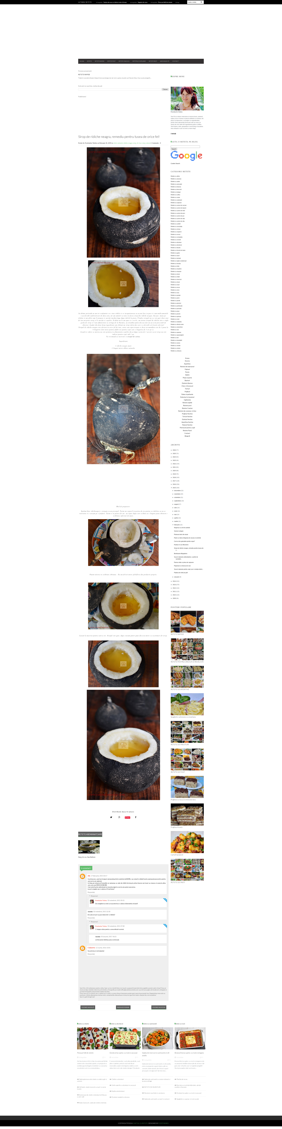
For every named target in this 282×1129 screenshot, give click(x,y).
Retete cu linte (175, 266)
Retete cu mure (175, 282)
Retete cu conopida (176, 237)
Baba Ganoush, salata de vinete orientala (92, 1103)
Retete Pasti (153, 61)
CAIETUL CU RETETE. (140, 1123)
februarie (177, 525)
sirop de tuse (137, 143)
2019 (174, 474)
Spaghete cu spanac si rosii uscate (188, 1099)
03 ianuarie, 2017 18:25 (108, 936)
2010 (174, 595)
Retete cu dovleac (176, 242)
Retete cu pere (175, 298)
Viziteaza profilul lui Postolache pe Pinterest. (175, 1107)
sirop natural (146, 143)
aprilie (176, 518)
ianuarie (177, 577)
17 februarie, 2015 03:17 (99, 876)
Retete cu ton (175, 337)
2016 (174, 484)
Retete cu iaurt (175, 255)
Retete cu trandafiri (176, 340)
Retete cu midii (175, 277)
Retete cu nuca (175, 287)
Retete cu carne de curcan (178, 205)
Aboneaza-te (164, 61)
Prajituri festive (187, 414)
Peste (187, 372)
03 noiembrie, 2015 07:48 (116, 926)
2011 (174, 591)
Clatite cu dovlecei (118, 1079)
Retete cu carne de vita (178, 221)
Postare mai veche (158, 1007)
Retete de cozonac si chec (187, 411)
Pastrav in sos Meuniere (181, 545)
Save (128, 817)
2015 (174, 488)
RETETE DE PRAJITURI (180, 744)
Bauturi (187, 380)
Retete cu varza (175, 343)
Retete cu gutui (175, 253)
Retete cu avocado (176, 184)
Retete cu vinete (175, 345)
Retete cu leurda (176, 263)
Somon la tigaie (178, 531)
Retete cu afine (175, 176)
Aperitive (187, 364)
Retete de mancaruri (187, 366)
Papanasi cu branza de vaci (182, 566)
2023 (174, 460)
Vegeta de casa (142, 2)
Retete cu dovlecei (176, 245)
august (176, 504)
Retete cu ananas (176, 179)
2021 (174, 467)
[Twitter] (172, 134)
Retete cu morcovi (176, 279)
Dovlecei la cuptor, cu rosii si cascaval (123, 1053)
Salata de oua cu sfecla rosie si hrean (115, 2)
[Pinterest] (175, 134)
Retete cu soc (175, 329)
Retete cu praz (175, 311)
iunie (176, 511)
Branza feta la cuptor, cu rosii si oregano (189, 1053)
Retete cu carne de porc (178, 213)
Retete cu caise (175, 197)
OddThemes (163, 1123)
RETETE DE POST (178, 772)
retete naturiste (118, 143)
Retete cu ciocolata (176, 226)
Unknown (91, 947)
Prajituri (187, 391)
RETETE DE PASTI (178, 882)
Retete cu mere (175, 274)
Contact (175, 61)
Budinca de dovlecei (118, 1091)
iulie (175, 507)
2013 (174, 584)
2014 (174, 581)
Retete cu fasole (175, 247)
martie (176, 521)
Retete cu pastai (175, 295)
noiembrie (177, 494)
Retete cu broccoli (176, 189)
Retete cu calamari (176, 200)
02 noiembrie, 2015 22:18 (101, 911)
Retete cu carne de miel (178, 210)
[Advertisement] (141, 39)
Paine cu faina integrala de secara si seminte (187, 538)
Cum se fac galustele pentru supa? (184, 541)
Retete (89, 61)
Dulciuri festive (187, 419)
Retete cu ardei (175, 181)
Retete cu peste (175, 300)
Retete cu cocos (175, 234)
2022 (174, 464)
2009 (174, 598)
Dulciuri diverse (187, 383)
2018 (174, 477)
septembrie (177, 501)
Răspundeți (91, 892)
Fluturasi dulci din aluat (181, 534)
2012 (174, 588)
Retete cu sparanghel (177, 335)
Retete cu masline (176, 269)
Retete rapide (99, 61)
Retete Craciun (124, 61)
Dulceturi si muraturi (187, 397)
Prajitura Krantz (177, 827)
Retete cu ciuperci (176, 232)
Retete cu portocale (176, 306)
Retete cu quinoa (176, 316)
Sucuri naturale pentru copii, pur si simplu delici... (188, 569)
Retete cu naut (175, 285)
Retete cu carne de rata (178, 218)
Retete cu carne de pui (177, 216)
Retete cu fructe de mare (178, 250)
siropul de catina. (133, 336)
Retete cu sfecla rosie (177, 324)
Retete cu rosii (175, 319)
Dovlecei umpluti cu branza (120, 1097)
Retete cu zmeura (176, 351)
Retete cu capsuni (176, 202)
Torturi (187, 389)
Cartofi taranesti (177, 855)
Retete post (111, 61)
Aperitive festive (187, 422)
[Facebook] (171, 134)
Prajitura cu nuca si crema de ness (183, 800)
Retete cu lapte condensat (178, 261)
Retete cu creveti (176, 240)
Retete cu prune (175, 314)
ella (89, 875)
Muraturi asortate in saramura (154, 1093)
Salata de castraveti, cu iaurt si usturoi (156, 1099)
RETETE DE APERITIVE (180, 689)
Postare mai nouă (88, 1007)
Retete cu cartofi (175, 224)
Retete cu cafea (175, 195)
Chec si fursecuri (187, 386)
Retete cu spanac (176, 332)
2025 (174, 453)
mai (175, 514)
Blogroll (187, 436)
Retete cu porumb (176, 308)
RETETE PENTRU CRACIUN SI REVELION (187, 662)
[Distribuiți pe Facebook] (135, 817)
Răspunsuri (94, 896)
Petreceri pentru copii (187, 428)
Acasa (82, 61)
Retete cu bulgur (176, 192)
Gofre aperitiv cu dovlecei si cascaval (124, 1085)
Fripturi (187, 369)
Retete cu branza (176, 187)
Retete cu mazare (176, 271)
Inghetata (187, 400)
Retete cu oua (175, 292)
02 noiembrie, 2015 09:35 (116, 900)
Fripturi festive (187, 425)
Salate (187, 375)
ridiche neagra (128, 143)
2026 (174, 450)
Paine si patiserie (187, 394)
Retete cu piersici (176, 303)
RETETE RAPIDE (84, 74)
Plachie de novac (182, 1079)
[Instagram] (173, 134)
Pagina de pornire (123, 1007)
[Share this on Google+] (119, 817)
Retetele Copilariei (139, 61)
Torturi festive (187, 416)
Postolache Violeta (101, 900)
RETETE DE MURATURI (152, 1087)
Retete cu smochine (177, 327)
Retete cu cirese (175, 229)
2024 (174, 457)
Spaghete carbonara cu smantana (183, 717)
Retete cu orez (175, 290)
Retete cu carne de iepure (178, 208)
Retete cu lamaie (176, 258)
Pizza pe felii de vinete (165, 2)
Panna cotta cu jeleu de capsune (184, 562)
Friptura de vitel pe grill (181, 572)
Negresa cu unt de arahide (182, 527)
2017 (174, 481)
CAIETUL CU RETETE (141, 13)
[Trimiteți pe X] (111, 817)
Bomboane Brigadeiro (180, 553)
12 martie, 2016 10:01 (103, 948)
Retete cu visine (175, 348)
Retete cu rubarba (176, 322)
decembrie (177, 490)
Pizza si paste (187, 378)
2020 (174, 470)
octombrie (177, 497)
